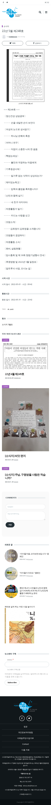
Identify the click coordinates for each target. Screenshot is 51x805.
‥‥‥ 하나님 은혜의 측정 (17, 136)
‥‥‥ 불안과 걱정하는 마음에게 (20, 162)
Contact (25, 744)
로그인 (47, 2)
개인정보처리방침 (25, 732)
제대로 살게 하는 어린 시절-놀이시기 (20, 606)
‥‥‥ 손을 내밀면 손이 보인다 (19, 123)
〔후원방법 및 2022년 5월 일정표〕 (21, 262)
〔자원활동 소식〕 (13, 242)
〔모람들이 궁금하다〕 (15, 235)
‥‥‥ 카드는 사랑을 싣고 (17, 215)
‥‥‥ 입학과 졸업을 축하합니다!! (21, 189)
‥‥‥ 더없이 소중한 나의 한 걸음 (21, 149)
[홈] (12, 12)
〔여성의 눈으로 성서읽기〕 (18, 129)
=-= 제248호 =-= (12, 109)
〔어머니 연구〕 (12, 142)
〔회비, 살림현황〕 (13, 248)
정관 (25, 726)
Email (9, 660)
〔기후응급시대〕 (13, 169)
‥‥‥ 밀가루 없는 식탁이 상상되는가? (23, 176)
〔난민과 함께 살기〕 (14, 195)
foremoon (13, 36)
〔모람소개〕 (10, 222)
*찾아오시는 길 (25, 773)
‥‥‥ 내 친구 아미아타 (16, 202)
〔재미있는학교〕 (13, 182)
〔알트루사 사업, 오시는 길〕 (18, 268)
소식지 (6, 26)
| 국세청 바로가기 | (25, 794)
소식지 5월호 (7, 324)
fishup (16, 460)
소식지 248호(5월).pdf (25, 103)
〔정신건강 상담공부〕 (15, 116)
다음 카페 (25, 750)
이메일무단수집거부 (25, 738)
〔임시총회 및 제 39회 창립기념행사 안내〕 (25, 255)
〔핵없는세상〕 (11, 156)
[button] (12, 43)
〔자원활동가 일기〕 (14, 209)
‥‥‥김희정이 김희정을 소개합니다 (22, 229)
